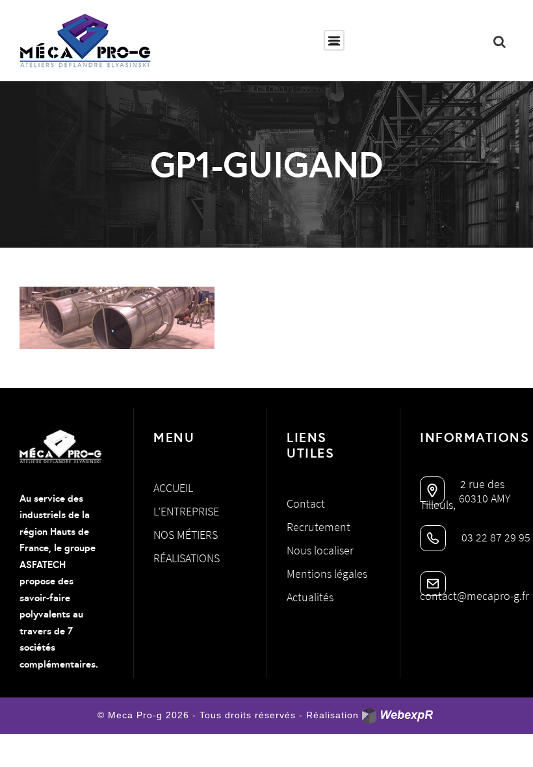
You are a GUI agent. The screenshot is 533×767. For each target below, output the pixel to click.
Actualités (310, 597)
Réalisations (186, 558)
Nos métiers (185, 534)
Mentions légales (327, 573)
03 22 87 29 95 (494, 537)
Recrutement (318, 526)
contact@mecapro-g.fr (474, 595)
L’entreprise (186, 511)
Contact (306, 503)
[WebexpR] (399, 716)
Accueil (173, 487)
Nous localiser (320, 550)
